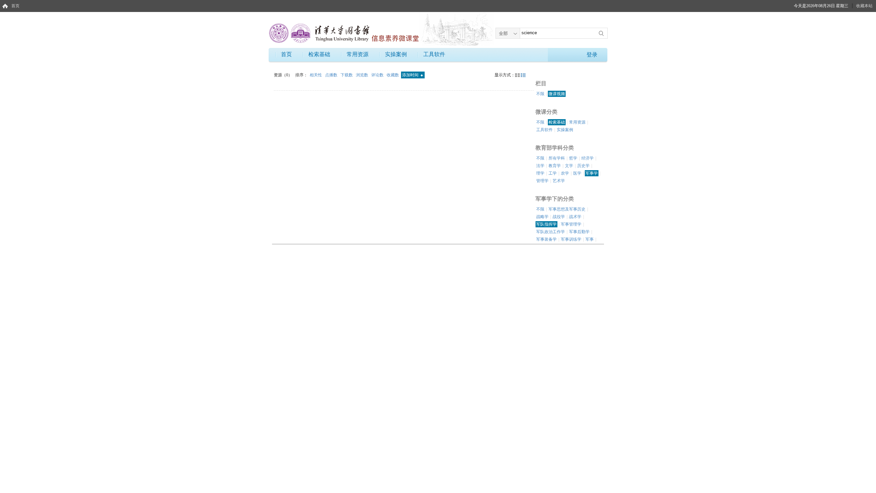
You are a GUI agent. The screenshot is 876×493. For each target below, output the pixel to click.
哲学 (573, 158)
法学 (540, 165)
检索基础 (319, 54)
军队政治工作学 (550, 231)
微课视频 (557, 93)
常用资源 (358, 54)
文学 (569, 165)
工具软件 (434, 54)
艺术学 (559, 180)
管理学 (542, 180)
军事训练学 (571, 239)
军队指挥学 (546, 224)
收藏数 (393, 75)
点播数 (331, 75)
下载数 (347, 75)
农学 (565, 173)
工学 (553, 173)
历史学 (583, 165)
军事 (589, 239)
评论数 (378, 75)
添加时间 (411, 75)
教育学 (555, 165)
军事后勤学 (579, 231)
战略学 (542, 216)
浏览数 (362, 75)
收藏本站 (864, 5)
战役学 (559, 216)
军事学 (591, 173)
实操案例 (396, 54)
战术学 (575, 216)
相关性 (316, 75)
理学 (540, 173)
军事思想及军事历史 (567, 209)
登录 (592, 55)
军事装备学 (546, 239)
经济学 (587, 158)
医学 (577, 173)
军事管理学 (571, 224)
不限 (540, 93)
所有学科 (557, 158)
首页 (15, 5)
